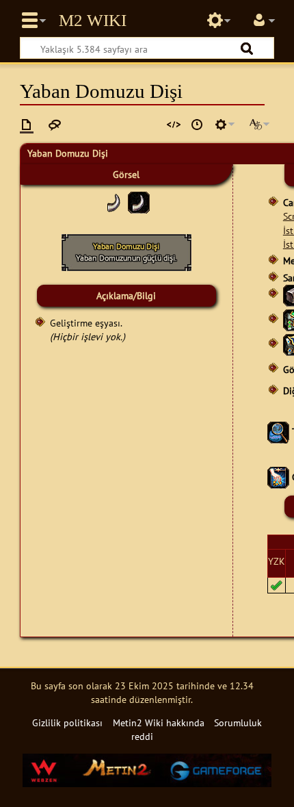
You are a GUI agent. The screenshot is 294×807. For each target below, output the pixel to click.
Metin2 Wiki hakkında (158, 722)
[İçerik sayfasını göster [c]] (27, 124)
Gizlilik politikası (67, 722)
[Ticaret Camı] (278, 430)
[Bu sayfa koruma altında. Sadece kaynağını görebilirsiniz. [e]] (174, 124)
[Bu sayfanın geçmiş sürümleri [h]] (197, 124)
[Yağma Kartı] (278, 476)
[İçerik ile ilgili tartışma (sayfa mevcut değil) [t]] (55, 124)
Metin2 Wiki (92, 21)
